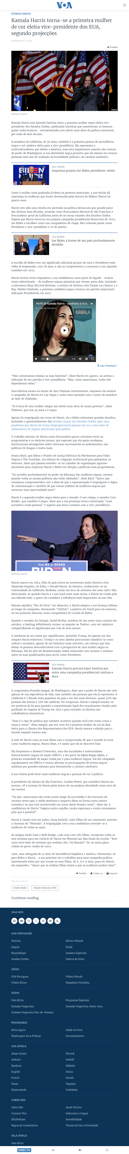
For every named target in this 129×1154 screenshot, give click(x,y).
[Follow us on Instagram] (29, 921)
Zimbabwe (72, 1089)
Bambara (16, 1065)
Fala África (17, 1000)
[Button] (112, 47)
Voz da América (47, 308)
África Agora (18, 1030)
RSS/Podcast (18, 1119)
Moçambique (18, 953)
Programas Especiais (77, 1000)
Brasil (69, 947)
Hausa (14, 1083)
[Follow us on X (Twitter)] (36, 921)
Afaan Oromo (18, 1053)
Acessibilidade (74, 1119)
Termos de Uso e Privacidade (82, 1125)
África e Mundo (74, 941)
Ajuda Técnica (73, 1107)
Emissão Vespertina (22, 1006)
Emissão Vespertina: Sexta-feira (84, 1006)
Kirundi (70, 1053)
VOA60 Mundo (74, 976)
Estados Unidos (21, 14)
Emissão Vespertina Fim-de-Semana (32, 1012)
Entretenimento (75, 1036)
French (15, 1077)
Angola (15, 947)
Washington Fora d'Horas (26, 1036)
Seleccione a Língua (77, 1113)
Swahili (70, 1059)
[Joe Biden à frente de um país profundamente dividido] (31, 245)
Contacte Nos (18, 1113)
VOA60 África (19, 982)
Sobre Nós (17, 1107)
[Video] (80, 1150)
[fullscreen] (93, 359)
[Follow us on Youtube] (22, 921)
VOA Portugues (19, 976)
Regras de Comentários (24, 1125)
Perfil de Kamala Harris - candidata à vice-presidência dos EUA (74, 303)
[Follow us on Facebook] (14, 921)
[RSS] (57, 921)
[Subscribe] (50, 921)
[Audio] (53, 1150)
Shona (69, 1071)
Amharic (16, 1059)
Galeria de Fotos (75, 959)
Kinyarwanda (18, 1089)
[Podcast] (43, 921)
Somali (70, 1077)
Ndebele (70, 1065)
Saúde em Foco (74, 1030)
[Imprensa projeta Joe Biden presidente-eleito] (31, 175)
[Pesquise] (107, 1150)
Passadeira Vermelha (77, 982)
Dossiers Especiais (76, 953)
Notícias (16, 941)
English (15, 1071)
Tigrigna (71, 1083)
